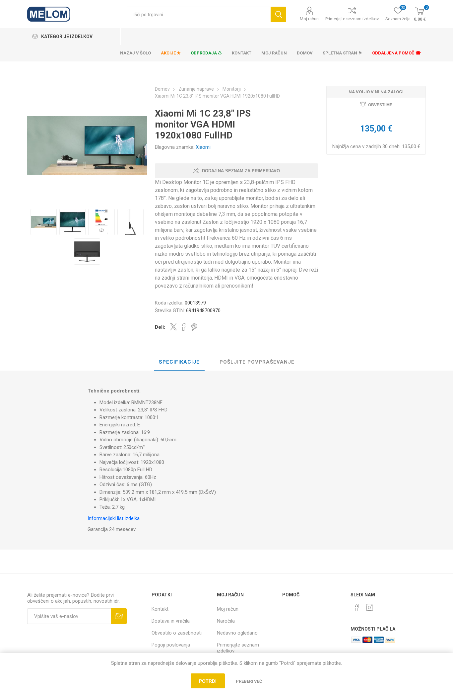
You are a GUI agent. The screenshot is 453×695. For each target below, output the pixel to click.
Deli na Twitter (173, 326)
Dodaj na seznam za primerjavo (241, 170)
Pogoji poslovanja (171, 645)
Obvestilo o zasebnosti (177, 633)
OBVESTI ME (380, 105)
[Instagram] (369, 607)
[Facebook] (357, 607)
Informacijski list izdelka (114, 518)
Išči (278, 14)
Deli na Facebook (183, 327)
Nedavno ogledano (237, 633)
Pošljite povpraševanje (257, 362)
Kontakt (160, 609)
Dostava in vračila (171, 621)
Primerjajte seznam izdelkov (352, 18)
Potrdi (208, 681)
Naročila (226, 621)
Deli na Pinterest (194, 327)
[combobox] (199, 14)
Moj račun (309, 18)
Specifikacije (179, 362)
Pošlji (119, 616)
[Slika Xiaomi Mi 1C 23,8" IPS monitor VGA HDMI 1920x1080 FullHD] (44, 222)
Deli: (160, 327)
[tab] (179, 362)
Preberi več (249, 681)
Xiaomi (203, 147)
